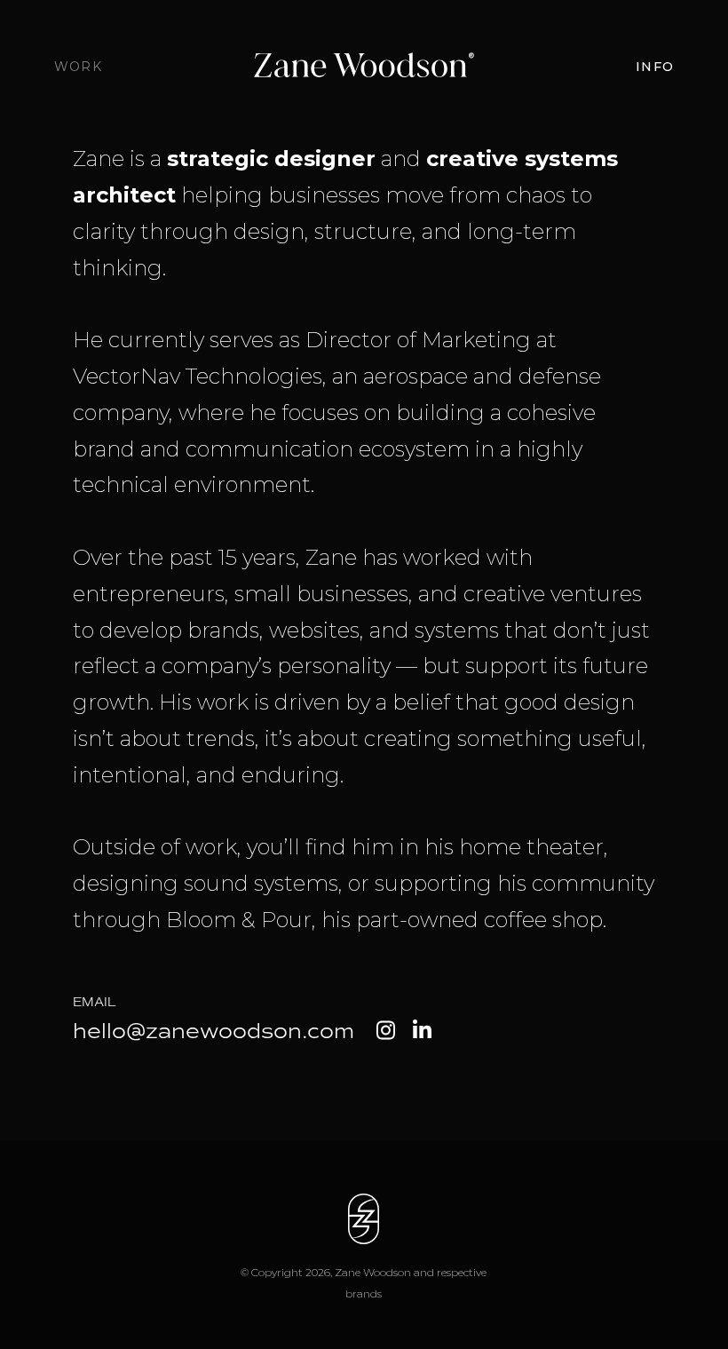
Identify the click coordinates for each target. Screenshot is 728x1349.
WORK (78, 67)
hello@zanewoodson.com (213, 1031)
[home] (364, 67)
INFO (655, 67)
